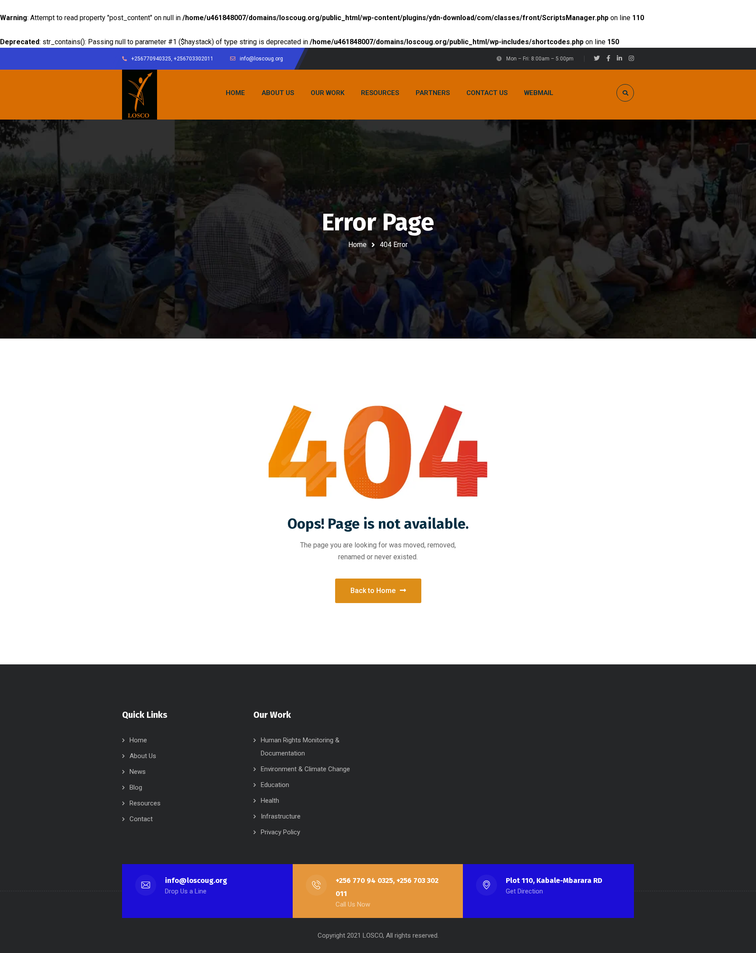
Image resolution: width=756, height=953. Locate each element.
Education (275, 785)
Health (270, 801)
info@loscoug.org (196, 880)
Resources (145, 803)
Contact (141, 819)
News (138, 772)
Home (357, 244)
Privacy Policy (280, 832)
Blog (136, 787)
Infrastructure (281, 816)
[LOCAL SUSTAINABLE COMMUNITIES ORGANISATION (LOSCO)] (139, 95)
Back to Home (373, 590)
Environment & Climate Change (305, 769)
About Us (143, 756)
